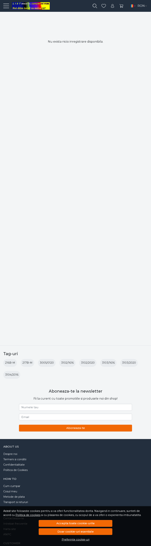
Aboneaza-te (75, 428)
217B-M (27, 362)
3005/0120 (47, 362)
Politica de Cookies (15, 470)
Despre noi (10, 454)
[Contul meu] (112, 6)
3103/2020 (129, 362)
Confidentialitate (14, 464)
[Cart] (121, 6)
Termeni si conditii (14, 459)
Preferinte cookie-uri (75, 539)
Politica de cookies (27, 515)
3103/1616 (108, 362)
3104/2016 (11, 374)
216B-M (10, 362)
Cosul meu (10, 491)
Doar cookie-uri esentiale (75, 531)
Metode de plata (14, 496)
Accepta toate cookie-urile (75, 523)
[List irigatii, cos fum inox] (29, 6)
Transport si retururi (15, 502)
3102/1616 (67, 362)
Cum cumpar (11, 486)
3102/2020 (88, 362)
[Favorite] (103, 6)
